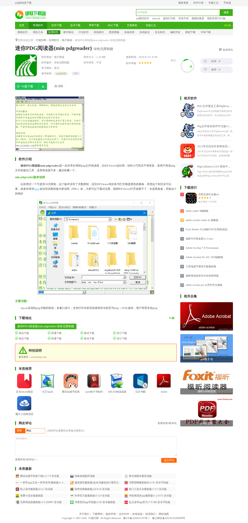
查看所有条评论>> (26, 459)
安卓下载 (75, 25)
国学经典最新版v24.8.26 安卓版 (92, 489)
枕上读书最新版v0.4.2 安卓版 (36, 489)
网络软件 (23, 32)
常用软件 (38, 25)
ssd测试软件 (142, 18)
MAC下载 (113, 25)
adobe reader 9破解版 (197, 211)
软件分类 (198, 2)
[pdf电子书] (206, 335)
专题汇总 (213, 2)
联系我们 (150, 514)
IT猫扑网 (41, 40)
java (36, 188)
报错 (60, 86)
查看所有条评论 (167, 423)
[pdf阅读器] (206, 399)
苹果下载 (94, 25)
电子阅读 (67, 40)
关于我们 (84, 514)
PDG (76, 73)
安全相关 (160, 32)
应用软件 (53, 32)
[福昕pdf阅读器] (206, 367)
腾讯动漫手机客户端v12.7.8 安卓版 (39, 476)
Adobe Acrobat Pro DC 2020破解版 (204, 257)
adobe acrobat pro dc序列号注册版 (204, 285)
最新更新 (183, 2)
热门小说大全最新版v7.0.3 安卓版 (148, 489)
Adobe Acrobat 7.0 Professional (202, 248)
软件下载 (57, 25)
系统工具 (38, 32)
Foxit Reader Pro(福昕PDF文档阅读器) (207, 229)
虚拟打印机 (169, 18)
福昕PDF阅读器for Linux (199, 238)
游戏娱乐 (145, 32)
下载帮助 (97, 514)
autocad (156, 18)
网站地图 (164, 514)
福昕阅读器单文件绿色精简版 (202, 275)
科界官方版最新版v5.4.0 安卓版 (92, 495)
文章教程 (132, 25)
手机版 (227, 2)
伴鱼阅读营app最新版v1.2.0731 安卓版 (150, 495)
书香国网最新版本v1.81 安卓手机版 (148, 482)
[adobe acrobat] (206, 303)
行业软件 (84, 32)
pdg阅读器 (61, 73)
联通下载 (56, 333)
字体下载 (206, 32)
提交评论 (169, 460)
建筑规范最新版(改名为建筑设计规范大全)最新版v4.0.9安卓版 (98, 482)
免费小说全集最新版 (31, 495)
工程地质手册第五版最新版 (201, 266)
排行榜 (227, 25)
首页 (21, 25)
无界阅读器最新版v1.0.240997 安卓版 (41, 502)
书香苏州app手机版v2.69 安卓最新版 (95, 502)
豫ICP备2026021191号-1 (136, 518)
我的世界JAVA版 (216, 18)
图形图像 (114, 32)
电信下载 (23, 333)
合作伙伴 (124, 514)
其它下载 (121, 333)
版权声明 (111, 514)
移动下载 (88, 333)
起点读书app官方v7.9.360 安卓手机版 (149, 502)
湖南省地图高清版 (85, 476)
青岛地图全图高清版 (140, 476)
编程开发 (175, 32)
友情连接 (137, 514)
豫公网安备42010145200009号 (168, 518)
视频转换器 (198, 18)
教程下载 (190, 32)
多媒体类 (129, 32)
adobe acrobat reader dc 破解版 (202, 220)
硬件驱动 (68, 32)
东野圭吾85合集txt (208, 194)
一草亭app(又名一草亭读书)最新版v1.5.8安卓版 (44, 482)
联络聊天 (99, 32)
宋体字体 (183, 18)
